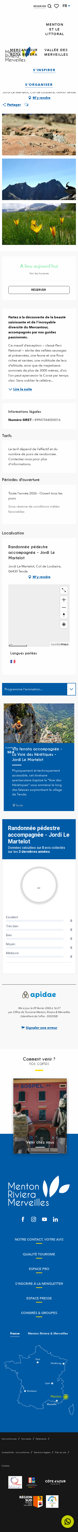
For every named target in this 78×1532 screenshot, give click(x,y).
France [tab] (15, 1333)
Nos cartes (26, 1439)
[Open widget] (67, 1521)
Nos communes (9, 1439)
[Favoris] (57, 6)
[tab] (34, 689)
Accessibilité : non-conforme (15, 1452)
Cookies (5, 1465)
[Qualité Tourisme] (15, 1482)
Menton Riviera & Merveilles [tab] (48, 1333)
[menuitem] (54, 29)
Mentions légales (42, 1452)
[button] (49, 6)
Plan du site (60, 1452)
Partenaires (41, 1439)
